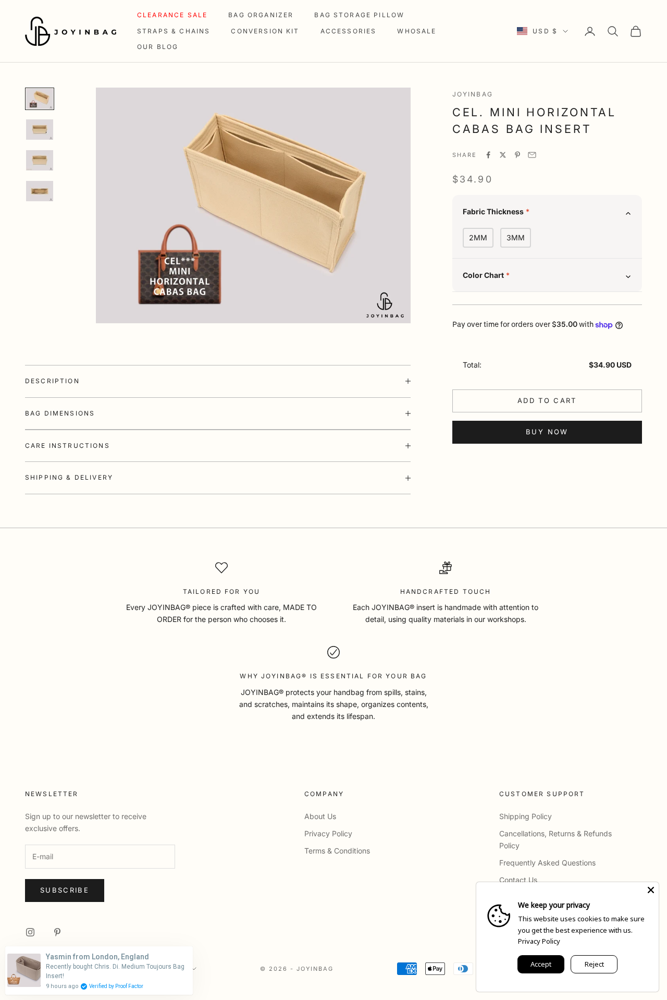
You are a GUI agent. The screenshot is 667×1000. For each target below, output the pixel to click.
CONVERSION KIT (265, 31)
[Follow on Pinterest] (57, 932)
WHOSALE (416, 31)
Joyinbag (472, 94)
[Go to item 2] (39, 129)
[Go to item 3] (39, 160)
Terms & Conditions (337, 850)
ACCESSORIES (348, 31)
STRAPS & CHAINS (173, 31)
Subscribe (64, 890)
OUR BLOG (157, 47)
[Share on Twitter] (503, 155)
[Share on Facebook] (488, 155)
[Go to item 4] (39, 191)
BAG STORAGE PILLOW (359, 15)
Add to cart (547, 400)
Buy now (547, 432)
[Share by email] (532, 155)
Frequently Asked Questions (547, 862)
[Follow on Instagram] (30, 932)
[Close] (651, 890)
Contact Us (518, 879)
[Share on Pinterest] (517, 155)
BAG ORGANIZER (260, 15)
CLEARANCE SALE (172, 15)
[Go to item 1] (39, 99)
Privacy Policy (328, 833)
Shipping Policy (525, 816)
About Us (320, 816)
